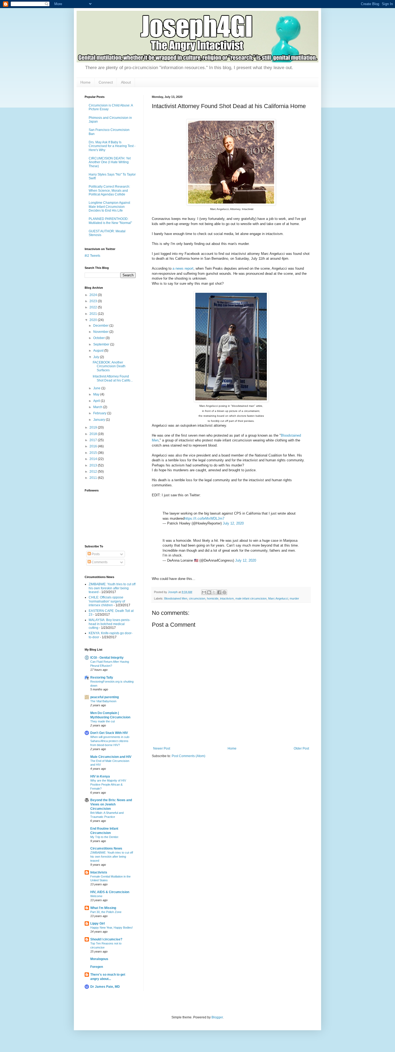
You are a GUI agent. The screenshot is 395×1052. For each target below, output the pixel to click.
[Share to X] (214, 592)
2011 (93, 478)
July (96, 357)
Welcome (96, 896)
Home (85, 82)
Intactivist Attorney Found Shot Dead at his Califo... (113, 378)
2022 (93, 307)
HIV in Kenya (100, 776)
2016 (93, 446)
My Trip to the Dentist (104, 837)
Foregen (96, 967)
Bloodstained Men (175, 598)
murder (294, 598)
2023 (93, 301)
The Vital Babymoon (103, 701)
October (99, 338)
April (97, 401)
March (98, 407)
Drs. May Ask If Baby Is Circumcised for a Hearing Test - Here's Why (112, 146)
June (97, 388)
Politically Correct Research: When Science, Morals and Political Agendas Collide (109, 190)
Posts (95, 554)
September (101, 344)
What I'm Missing (103, 908)
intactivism (227, 598)
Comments (99, 562)
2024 (93, 295)
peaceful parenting (104, 697)
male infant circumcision (251, 598)
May (96, 394)
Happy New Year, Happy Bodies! (111, 927)
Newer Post (161, 748)
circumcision (197, 598)
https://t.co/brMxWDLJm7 (204, 518)
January (99, 420)
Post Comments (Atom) (188, 756)
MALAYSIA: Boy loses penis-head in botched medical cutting (109, 624)
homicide (212, 598)
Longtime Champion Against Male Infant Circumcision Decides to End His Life (109, 206)
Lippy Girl (97, 923)
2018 (93, 434)
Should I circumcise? (106, 939)
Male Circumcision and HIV (110, 757)
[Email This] (204, 592)
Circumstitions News (106, 848)
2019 (93, 427)
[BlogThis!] (209, 592)
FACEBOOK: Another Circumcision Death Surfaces (109, 366)
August (98, 350)
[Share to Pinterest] (224, 592)
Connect (106, 82)
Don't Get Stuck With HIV (109, 733)
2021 (93, 314)
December (101, 325)
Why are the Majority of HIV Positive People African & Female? (108, 784)
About (126, 82)
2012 (93, 471)
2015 (93, 453)
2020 (93, 320)
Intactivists (98, 872)
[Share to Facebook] (219, 592)
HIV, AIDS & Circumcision (109, 892)
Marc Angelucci (278, 598)
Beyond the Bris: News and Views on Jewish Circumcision (111, 804)
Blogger (217, 1017)
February (100, 413)
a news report (183, 268)
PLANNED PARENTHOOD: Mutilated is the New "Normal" (110, 220)
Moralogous (99, 959)
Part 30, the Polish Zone (105, 912)
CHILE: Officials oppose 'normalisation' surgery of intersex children (107, 601)
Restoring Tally (101, 677)
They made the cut (102, 721)
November (101, 332)
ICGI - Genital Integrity (107, 657)
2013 (93, 465)
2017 (93, 440)
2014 (93, 459)
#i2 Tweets (92, 256)
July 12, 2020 (233, 523)
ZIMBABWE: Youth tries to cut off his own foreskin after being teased (112, 588)
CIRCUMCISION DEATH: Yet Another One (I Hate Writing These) (110, 162)
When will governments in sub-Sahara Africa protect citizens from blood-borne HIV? (110, 741)
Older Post (301, 748)
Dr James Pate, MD (105, 987)
